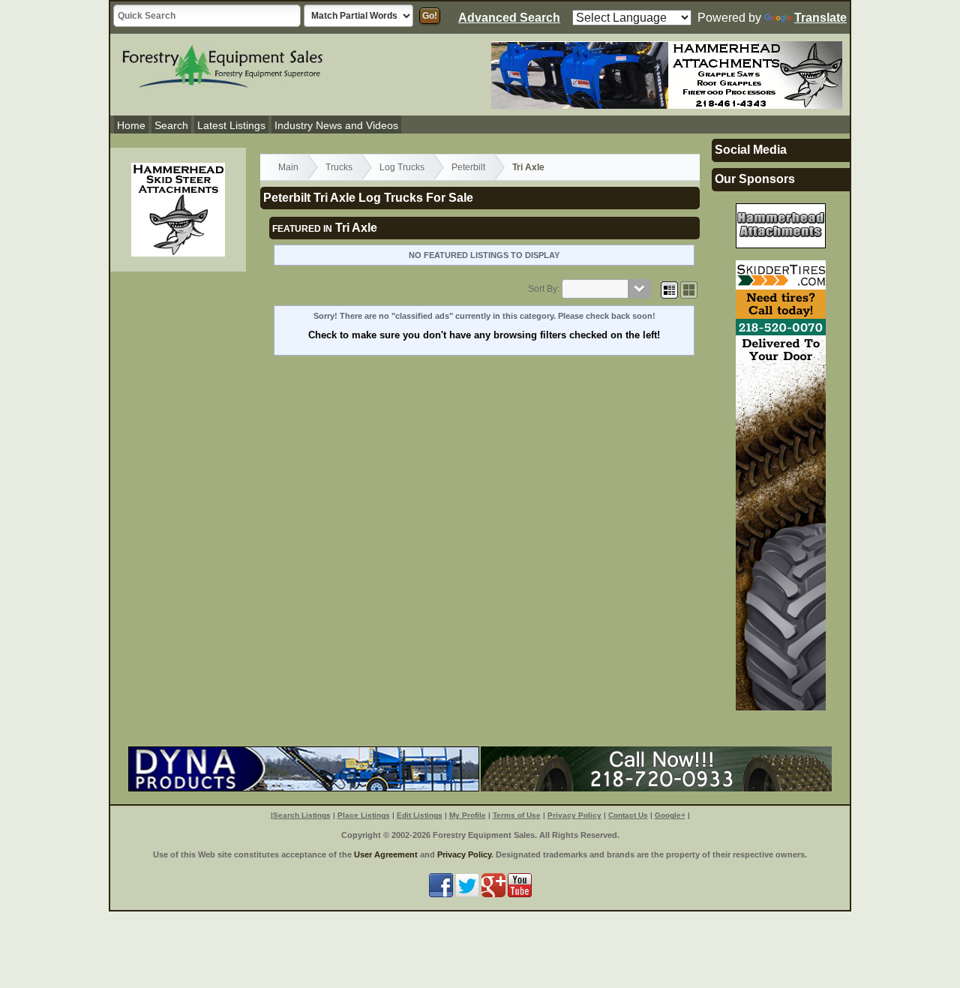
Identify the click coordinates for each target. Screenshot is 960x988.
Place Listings (364, 815)
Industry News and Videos (336, 125)
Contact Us (628, 815)
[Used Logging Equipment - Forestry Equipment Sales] (223, 64)
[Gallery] (689, 289)
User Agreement (386, 854)
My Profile (467, 815)
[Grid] (669, 289)
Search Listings (302, 815)
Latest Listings (231, 125)
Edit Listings (419, 815)
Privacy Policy (575, 815)
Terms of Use (517, 815)
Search (171, 125)
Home (131, 125)
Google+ (670, 815)
